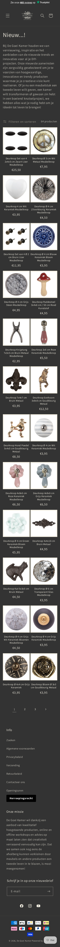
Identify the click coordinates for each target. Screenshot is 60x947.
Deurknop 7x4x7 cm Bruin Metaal (16, 399)
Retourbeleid (14, 773)
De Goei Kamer (24, 940)
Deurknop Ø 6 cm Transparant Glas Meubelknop (43, 591)
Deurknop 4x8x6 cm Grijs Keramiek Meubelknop (43, 496)
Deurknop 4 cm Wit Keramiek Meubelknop (16, 208)
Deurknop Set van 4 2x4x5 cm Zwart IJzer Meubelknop (16, 161)
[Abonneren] (49, 891)
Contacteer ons (15, 782)
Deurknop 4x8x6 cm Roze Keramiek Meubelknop (16, 496)
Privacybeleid (14, 757)
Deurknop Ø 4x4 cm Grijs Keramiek (16, 686)
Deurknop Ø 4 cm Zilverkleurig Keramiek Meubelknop (43, 209)
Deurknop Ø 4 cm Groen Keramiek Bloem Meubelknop (16, 544)
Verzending (13, 765)
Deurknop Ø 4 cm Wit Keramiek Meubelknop (44, 447)
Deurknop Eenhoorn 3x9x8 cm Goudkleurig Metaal (44, 400)
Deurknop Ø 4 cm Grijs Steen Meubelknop (16, 303)
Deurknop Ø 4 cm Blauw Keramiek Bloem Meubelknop (44, 257)
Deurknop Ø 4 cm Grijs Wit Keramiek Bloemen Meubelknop (16, 639)
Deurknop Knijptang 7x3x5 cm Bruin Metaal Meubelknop (16, 352)
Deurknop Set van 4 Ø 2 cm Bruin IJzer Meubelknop (16, 257)
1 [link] (14, 709)
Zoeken (10, 740)
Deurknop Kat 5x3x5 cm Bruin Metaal (16, 590)
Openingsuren (14, 790)
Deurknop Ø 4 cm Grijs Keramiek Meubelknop (44, 638)
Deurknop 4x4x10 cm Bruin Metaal (43, 542)
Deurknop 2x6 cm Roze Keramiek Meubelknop (44, 351)
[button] (8, 15)
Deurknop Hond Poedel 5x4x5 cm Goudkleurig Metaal (16, 448)
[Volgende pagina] (45, 709)
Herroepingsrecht (21, 798)
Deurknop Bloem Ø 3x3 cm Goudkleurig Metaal (43, 686)
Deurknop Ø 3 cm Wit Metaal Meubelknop (43, 160)
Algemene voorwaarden (20, 748)
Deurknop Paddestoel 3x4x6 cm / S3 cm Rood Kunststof (43, 305)
